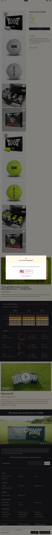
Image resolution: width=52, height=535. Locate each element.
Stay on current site (26, 276)
